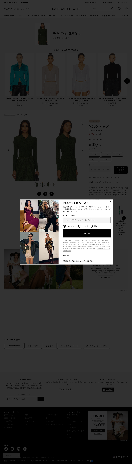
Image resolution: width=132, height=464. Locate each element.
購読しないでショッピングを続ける (78, 261)
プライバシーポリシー (102, 247)
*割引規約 (66, 256)
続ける (87, 233)
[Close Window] (111, 201)
